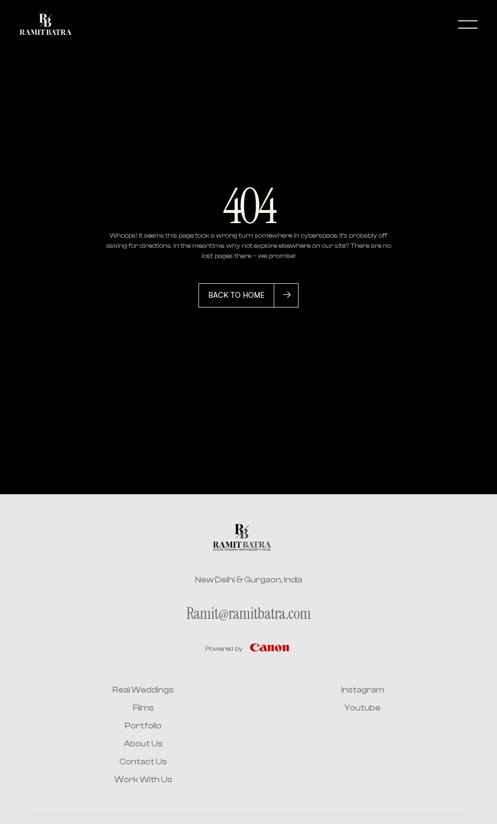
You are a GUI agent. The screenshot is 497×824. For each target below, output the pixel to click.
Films (143, 708)
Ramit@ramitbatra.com (248, 613)
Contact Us (143, 762)
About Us (143, 744)
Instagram (362, 690)
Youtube (363, 708)
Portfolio (143, 726)
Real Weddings (143, 690)
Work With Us (143, 780)
